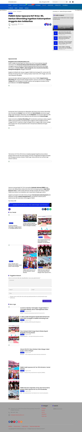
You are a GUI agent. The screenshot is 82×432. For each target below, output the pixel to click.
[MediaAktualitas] (12, 2)
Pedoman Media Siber (35, 426)
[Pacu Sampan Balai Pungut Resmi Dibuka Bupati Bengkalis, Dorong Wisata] (44, 226)
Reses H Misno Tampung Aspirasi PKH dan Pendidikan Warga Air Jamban (65, 47)
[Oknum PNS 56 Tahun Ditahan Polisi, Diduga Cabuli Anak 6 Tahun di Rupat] (15, 253)
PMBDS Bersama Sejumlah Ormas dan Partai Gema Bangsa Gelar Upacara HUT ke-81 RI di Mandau (44, 271)
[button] (66, 2)
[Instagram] (19, 422)
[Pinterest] (14, 422)
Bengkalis (10, 13)
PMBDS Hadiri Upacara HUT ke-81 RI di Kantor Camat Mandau (29, 271)
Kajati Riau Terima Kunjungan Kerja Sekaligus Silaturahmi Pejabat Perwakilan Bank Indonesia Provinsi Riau (65, 42)
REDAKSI (10, 426)
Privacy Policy (17, 426)
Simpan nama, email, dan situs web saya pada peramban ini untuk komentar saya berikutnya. (28, 297)
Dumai (43, 412)
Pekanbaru (44, 414)
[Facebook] (43, 209)
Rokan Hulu (44, 416)
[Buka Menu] (73, 2)
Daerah (43, 410)
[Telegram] (48, 209)
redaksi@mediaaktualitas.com (17, 415)
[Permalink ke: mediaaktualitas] (9, 24)
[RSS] (21, 422)
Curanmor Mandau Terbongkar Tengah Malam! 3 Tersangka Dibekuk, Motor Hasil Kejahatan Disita (15, 227)
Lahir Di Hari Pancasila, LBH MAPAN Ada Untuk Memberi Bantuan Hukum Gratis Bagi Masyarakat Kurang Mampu (65, 32)
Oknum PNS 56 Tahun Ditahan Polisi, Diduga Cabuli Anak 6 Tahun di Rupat (15, 265)
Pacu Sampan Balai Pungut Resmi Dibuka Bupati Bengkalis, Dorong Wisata (44, 241)
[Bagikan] (50, 24)
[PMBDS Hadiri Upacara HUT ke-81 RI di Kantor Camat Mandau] (30, 256)
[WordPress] (17, 422)
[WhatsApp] (50, 209)
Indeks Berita (25, 426)
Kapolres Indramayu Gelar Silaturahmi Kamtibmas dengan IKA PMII (64, 37)
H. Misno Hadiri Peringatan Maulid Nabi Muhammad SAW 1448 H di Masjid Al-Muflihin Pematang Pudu (30, 224)
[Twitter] (45, 209)
